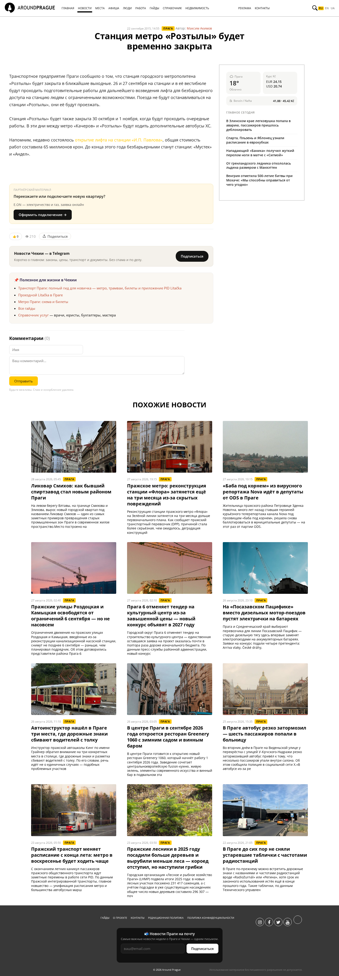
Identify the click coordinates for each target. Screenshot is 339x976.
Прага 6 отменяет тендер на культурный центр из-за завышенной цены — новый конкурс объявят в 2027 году (161, 616)
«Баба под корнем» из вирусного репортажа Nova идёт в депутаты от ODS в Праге (263, 492)
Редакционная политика (166, 917)
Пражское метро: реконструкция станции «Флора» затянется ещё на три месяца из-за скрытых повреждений (166, 495)
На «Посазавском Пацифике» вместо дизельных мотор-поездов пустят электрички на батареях (264, 613)
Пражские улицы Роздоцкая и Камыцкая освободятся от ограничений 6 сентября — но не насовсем (70, 616)
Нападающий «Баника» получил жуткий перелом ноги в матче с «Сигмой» (260, 152)
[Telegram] (298, 922)
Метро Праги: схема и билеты (43, 301)
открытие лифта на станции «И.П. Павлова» (119, 140)
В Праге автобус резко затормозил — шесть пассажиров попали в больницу (264, 734)
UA (333, 8)
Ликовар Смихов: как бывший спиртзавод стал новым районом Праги (71, 492)
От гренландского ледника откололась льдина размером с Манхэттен (258, 165)
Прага (168, 28)
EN (327, 8)
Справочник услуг (33, 315)
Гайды (105, 917)
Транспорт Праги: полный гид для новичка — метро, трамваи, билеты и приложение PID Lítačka (99, 288)
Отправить (23, 381)
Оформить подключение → (43, 214)
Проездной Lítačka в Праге (40, 295)
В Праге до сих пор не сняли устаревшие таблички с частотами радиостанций (265, 855)
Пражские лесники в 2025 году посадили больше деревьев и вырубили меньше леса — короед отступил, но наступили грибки (167, 858)
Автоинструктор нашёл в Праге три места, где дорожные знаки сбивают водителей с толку (69, 734)
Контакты (137, 917)
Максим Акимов (199, 28)
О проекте (120, 917)
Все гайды (26, 308)
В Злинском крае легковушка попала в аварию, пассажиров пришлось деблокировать (258, 125)
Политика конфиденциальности (210, 917)
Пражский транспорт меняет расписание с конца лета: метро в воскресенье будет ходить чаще (72, 855)
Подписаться (192, 256)
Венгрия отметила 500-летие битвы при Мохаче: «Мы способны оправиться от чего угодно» (259, 180)
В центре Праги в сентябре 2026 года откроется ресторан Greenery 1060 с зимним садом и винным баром (168, 737)
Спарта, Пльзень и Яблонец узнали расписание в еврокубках (255, 140)
